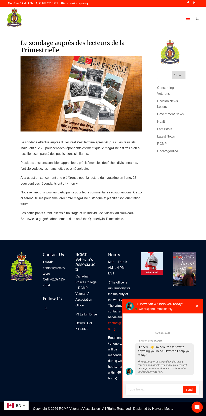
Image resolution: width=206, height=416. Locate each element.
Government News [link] (170, 114)
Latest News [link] (166, 136)
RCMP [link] (162, 143)
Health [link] (162, 121)
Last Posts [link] (164, 129)
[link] (48, 3)
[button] (188, 4)
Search (178, 75)
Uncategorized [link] (167, 151)
